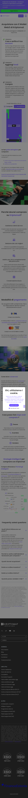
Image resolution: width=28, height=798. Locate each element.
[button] (14, 408)
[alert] (14, 399)
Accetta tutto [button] (14, 405)
